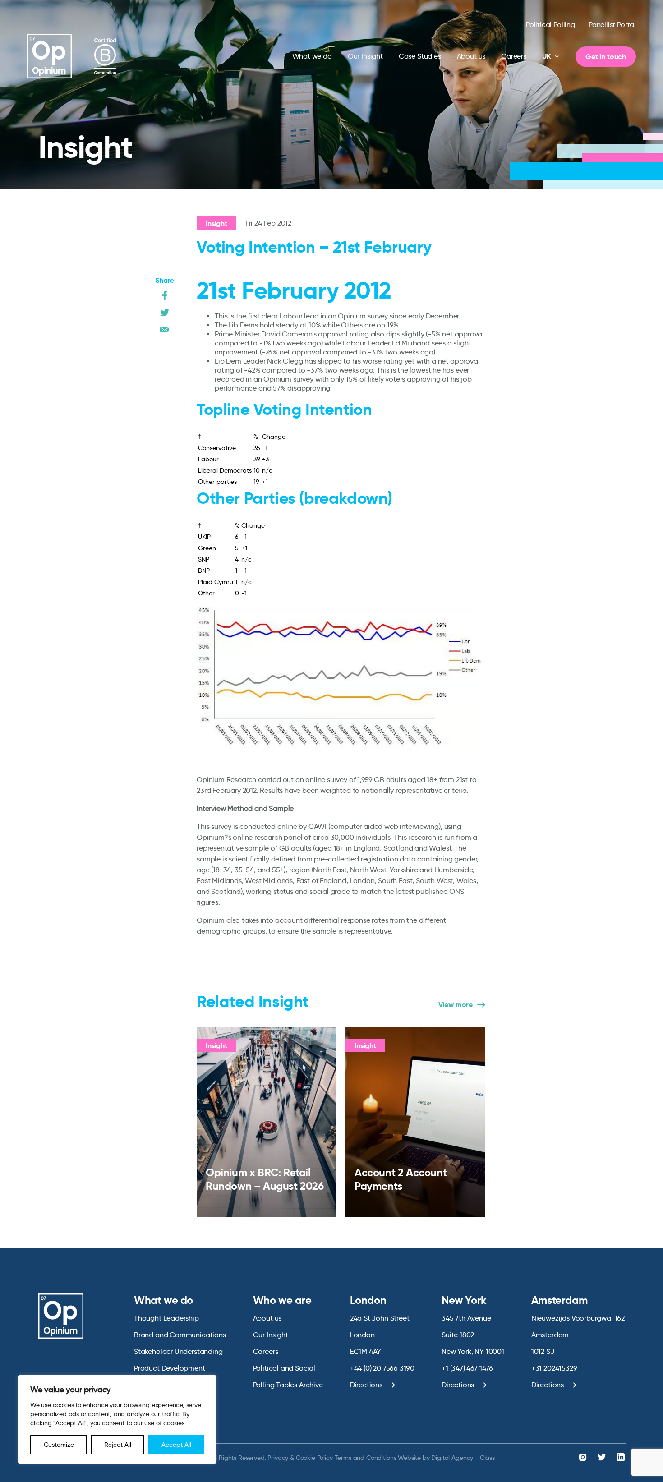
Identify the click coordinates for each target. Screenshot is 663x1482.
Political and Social (284, 1368)
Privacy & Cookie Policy (299, 1458)
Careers (513, 56)
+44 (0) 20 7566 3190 (382, 1368)
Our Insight (365, 56)
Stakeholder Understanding (178, 1351)
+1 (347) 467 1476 (467, 1368)
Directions (366, 1385)
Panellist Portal (612, 24)
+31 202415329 (554, 1368)
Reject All (117, 1445)
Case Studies (420, 56)
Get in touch (605, 56)
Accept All (176, 1445)
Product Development (169, 1368)
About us (471, 56)
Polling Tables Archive (288, 1385)
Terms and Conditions (365, 1458)
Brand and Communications (180, 1334)
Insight (216, 223)
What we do (312, 56)
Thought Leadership (166, 1318)
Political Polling (550, 24)
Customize (59, 1445)
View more (455, 1004)
